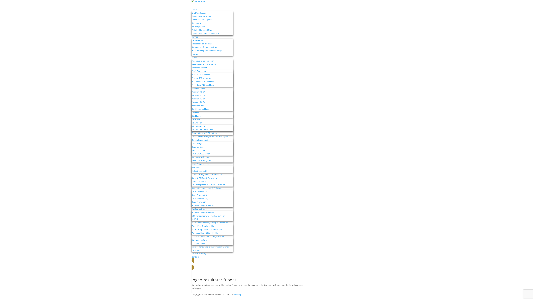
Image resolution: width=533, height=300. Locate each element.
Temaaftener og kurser (202, 16)
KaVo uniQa (197, 143)
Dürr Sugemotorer (200, 240)
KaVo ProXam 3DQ (200, 199)
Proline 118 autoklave (201, 74)
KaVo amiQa (197, 147)
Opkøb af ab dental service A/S (205, 33)
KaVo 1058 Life (198, 150)
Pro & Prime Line (199, 71)
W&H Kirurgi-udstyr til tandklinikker (207, 229)
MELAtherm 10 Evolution (202, 130)
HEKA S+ (195, 167)
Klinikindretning (199, 253)
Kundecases (197, 23)
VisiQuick (196, 219)
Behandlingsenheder (201, 140)
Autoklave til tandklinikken (203, 61)
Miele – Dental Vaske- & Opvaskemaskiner (210, 247)
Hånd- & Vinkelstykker (201, 161)
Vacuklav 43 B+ (198, 95)
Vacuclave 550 (198, 105)
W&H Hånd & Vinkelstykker (203, 226)
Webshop (196, 250)
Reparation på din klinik (202, 44)
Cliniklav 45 (197, 116)
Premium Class (198, 88)
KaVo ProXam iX (199, 202)
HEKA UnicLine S (199, 171)
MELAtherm (197, 123)
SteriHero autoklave (200, 109)
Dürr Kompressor (199, 243)
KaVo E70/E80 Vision (201, 154)
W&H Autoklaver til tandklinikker (205, 233)
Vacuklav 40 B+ (198, 99)
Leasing (195, 54)
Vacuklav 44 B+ (198, 102)
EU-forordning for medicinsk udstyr (207, 50)
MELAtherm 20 (198, 126)
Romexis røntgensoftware (203, 205)
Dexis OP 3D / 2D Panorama (204, 178)
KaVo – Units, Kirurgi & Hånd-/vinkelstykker (210, 136)
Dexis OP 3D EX (199, 181)
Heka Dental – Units (200, 164)
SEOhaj (237, 294)
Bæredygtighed (198, 27)
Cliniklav (195, 112)
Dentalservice (197, 40)
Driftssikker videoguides (202, 20)
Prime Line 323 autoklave (203, 85)
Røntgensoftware (199, 209)
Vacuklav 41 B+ (198, 92)
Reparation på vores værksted (205, 47)
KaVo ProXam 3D (199, 195)
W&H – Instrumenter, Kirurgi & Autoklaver (210, 223)
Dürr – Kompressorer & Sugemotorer (208, 236)
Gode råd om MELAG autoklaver (206, 133)
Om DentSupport (199, 13)
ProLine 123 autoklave (201, 78)
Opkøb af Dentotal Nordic (203, 30)
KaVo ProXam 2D (199, 192)
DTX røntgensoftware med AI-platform (208, 185)
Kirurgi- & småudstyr (200, 157)
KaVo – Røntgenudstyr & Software (207, 188)
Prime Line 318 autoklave (203, 81)
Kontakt (195, 257)
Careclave (196, 119)
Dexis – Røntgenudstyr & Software (207, 174)
